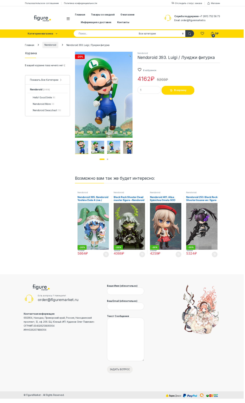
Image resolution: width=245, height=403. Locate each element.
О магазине (127, 14)
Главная (80, 14)
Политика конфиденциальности (80, 3)
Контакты (123, 22)
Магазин (215, 3)
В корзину (180, 90)
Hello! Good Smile (44, 97)
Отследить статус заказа (188, 3)
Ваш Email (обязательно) (122, 301)
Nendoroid (50, 44)
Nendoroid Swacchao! (47, 110)
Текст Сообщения (118, 316)
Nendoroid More (43, 103)
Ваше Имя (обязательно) (122, 285)
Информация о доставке (96, 22)
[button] (129, 55)
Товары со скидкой (103, 14)
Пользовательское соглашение (42, 3)
